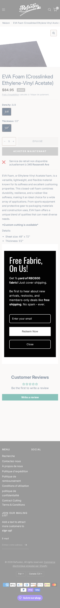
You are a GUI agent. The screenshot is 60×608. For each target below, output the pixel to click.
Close (30, 344)
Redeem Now (30, 331)
